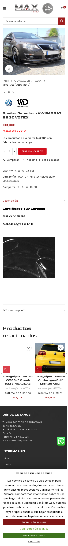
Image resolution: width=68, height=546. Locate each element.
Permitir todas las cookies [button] (34, 536)
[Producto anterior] (5, 92)
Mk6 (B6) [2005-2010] (16, 84)
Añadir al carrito (32, 151)
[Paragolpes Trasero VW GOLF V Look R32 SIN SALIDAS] (18, 358)
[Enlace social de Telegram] (35, 187)
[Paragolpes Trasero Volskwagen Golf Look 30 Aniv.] (50, 358)
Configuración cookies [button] (34, 528)
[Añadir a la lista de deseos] (28, 348)
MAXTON (23, 176)
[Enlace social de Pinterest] (27, 187)
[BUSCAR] (61, 21)
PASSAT (38, 80)
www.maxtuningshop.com (18, 440)
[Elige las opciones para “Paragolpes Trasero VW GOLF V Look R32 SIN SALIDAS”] (6, 369)
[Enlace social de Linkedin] (31, 187)
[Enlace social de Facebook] (18, 187)
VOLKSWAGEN (21, 80)
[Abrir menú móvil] (4, 8)
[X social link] (22, 187)
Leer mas (34, 541)
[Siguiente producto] (13, 92)
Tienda (7, 464)
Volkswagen (12, 388)
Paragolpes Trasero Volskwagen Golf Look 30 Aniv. (50, 380)
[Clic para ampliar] (9, 69)
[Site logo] (27, 8)
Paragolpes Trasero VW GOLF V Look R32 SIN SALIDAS (18, 380)
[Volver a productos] (9, 92)
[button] (38, 369)
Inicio (6, 80)
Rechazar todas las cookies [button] (34, 522)
